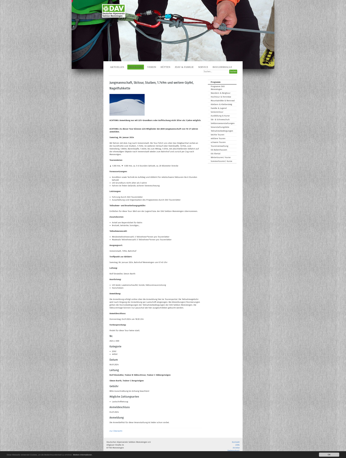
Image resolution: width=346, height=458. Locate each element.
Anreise (236, 448)
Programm (136, 67)
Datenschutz (233, 450)
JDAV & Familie (184, 67)
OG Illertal (215, 153)
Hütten (165, 67)
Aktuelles (117, 67)
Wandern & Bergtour (220, 93)
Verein (151, 67)
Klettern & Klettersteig (221, 104)
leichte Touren (217, 134)
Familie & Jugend (219, 108)
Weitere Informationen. (82, 454)
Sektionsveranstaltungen (223, 123)
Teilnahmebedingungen (222, 131)
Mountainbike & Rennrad (223, 100)
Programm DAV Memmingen (218, 87)
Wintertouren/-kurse (221, 157)
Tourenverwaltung (219, 146)
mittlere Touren (218, 138)
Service (203, 67)
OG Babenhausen (219, 150)
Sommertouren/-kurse (221, 161)
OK (329, 454)
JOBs (237, 445)
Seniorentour (217, 112)
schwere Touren (218, 142)
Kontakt (236, 442)
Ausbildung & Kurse (220, 116)
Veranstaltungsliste (220, 127)
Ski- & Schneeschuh (220, 119)
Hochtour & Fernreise (221, 97)
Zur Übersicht (115, 431)
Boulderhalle (222, 67)
